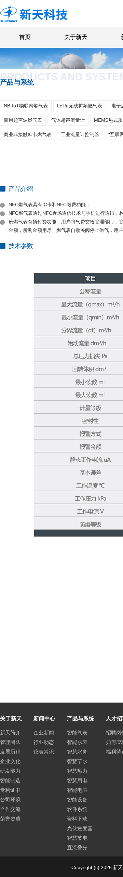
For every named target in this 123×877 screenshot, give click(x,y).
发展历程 (10, 752)
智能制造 (10, 780)
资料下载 (77, 819)
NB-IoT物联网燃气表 (26, 105)
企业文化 (10, 761)
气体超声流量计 (68, 120)
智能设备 (77, 799)
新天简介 (10, 732)
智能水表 (77, 742)
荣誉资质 (10, 819)
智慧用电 (77, 780)
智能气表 (77, 732)
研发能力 (10, 771)
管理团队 (10, 742)
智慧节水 (77, 761)
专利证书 (10, 790)
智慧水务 (77, 752)
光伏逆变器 (80, 828)
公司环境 (10, 799)
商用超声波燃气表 (23, 120)
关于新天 (75, 37)
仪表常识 (43, 752)
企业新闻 (43, 732)
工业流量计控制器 (80, 134)
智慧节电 (77, 838)
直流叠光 (77, 847)
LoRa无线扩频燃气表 (79, 105)
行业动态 (43, 742)
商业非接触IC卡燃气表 (28, 134)
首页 (25, 37)
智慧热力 (77, 771)
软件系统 (77, 809)
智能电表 (77, 790)
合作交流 (10, 809)
